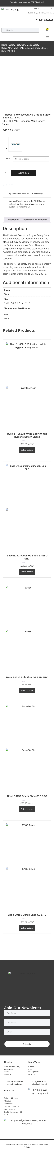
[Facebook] (36, 24)
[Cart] (47, 29)
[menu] (47, 37)
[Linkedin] (46, 24)
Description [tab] (13, 219)
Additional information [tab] (35, 219)
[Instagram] (41, 24)
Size (8, 158)
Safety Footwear (17, 45)
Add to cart (23, 173)
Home (4, 45)
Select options (27, 450)
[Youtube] (52, 24)
